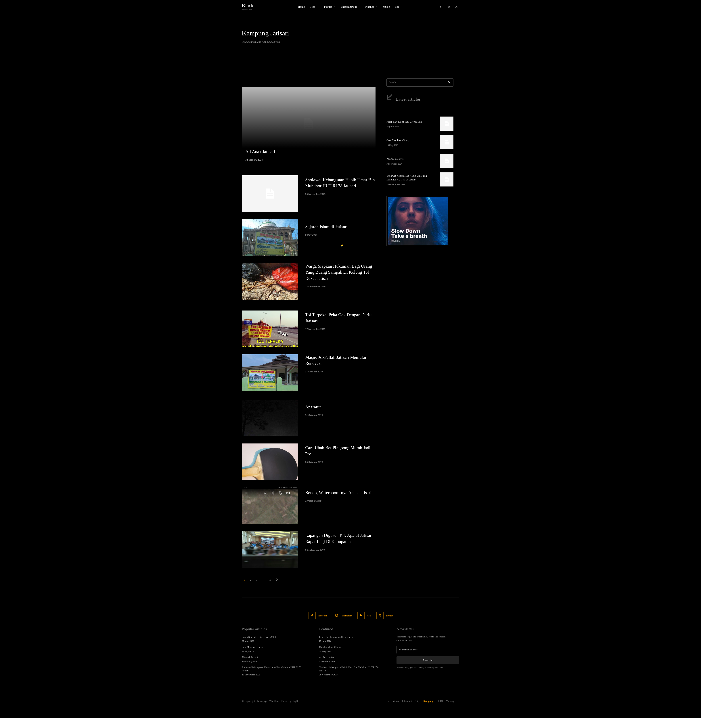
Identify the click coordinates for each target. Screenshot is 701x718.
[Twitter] (456, 7)
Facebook (322, 615)
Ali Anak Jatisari (395, 159)
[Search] (449, 82)
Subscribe (428, 660)
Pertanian (248, 71)
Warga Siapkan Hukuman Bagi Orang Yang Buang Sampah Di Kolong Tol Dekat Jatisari (338, 272)
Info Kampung (250, 57)
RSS (369, 615)
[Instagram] (449, 7)
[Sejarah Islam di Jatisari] (270, 237)
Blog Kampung (250, 52)
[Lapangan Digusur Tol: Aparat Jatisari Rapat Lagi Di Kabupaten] (270, 549)
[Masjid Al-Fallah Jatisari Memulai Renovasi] (270, 372)
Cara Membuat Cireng (397, 140)
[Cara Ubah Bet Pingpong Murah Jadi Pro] (270, 461)
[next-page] (277, 579)
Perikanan (248, 66)
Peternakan (249, 75)
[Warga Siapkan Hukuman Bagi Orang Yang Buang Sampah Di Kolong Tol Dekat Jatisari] (270, 281)
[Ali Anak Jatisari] (309, 124)
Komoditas (248, 61)
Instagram (347, 615)
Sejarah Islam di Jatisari (326, 226)
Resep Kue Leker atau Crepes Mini (404, 121)
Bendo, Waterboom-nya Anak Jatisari (338, 492)
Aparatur (313, 407)
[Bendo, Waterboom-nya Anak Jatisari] (270, 505)
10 (270, 579)
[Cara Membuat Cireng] (446, 142)
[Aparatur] (270, 418)
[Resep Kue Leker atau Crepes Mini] (446, 124)
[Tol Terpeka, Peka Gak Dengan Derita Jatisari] (270, 329)
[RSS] (361, 615)
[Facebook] (441, 7)
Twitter (389, 615)
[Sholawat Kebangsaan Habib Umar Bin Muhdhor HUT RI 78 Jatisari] (270, 193)
